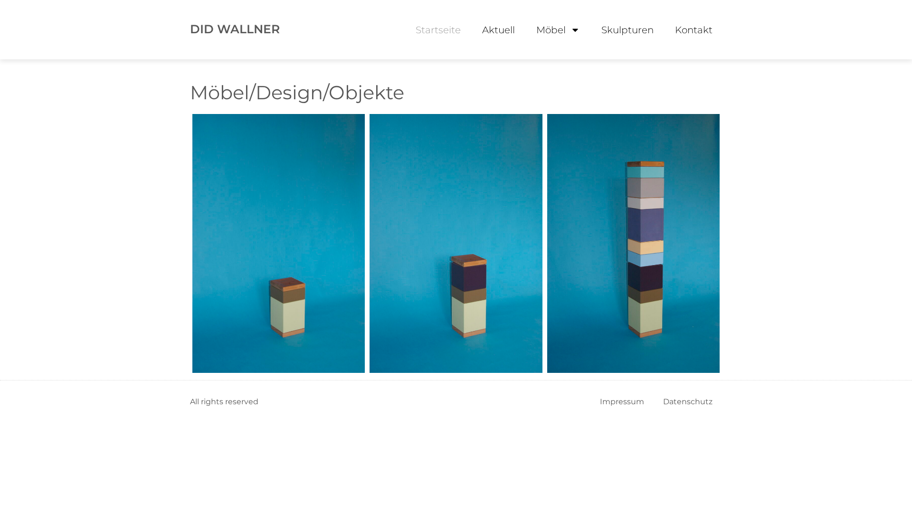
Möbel (551, 30)
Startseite (438, 30)
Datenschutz (687, 401)
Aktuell (498, 30)
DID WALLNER (235, 29)
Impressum (622, 401)
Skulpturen (627, 30)
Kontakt (693, 30)
